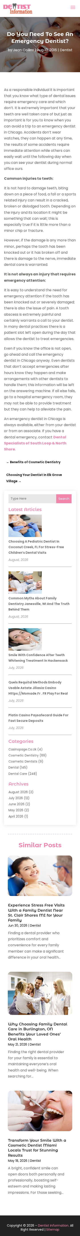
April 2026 (15, 816)
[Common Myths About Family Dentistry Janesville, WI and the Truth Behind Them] (25, 583)
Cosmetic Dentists (22, 761)
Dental (13, 767)
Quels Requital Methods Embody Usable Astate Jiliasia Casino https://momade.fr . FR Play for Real (38, 688)
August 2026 (18, 792)
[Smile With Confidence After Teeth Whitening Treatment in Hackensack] (25, 640)
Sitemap (52, 1229)
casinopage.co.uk (22, 749)
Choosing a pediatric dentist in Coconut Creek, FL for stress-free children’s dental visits (36, 547)
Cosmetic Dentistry (23, 755)
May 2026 (15, 810)
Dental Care (17, 773)
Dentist (66, 50)
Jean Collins (23, 50)
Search (63, 499)
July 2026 (15, 798)
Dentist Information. (53, 1225)
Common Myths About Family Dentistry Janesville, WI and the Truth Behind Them (39, 604)
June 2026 (16, 804)
